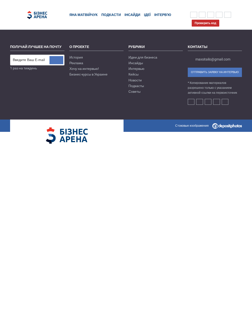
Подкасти (111, 15)
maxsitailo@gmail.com (212, 59)
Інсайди (132, 15)
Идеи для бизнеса (142, 57)
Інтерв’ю (162, 15)
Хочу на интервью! (84, 69)
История (76, 57)
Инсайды (135, 63)
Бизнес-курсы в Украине (88, 74)
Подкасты (136, 86)
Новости (135, 80)
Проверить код (205, 23)
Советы (134, 91)
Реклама (76, 63)
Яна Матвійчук (83, 15)
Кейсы (133, 74)
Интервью (136, 69)
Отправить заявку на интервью (215, 72)
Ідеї (147, 15)
